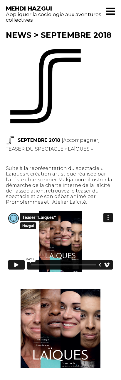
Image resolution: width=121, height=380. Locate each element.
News (18, 35)
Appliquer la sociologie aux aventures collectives (53, 14)
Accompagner (80, 140)
